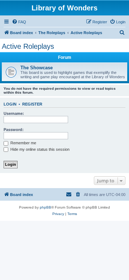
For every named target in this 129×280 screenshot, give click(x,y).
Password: (14, 129)
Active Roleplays (28, 46)
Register (32, 104)
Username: (14, 113)
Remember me (22, 143)
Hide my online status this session (39, 149)
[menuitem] (19, 22)
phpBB (45, 207)
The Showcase (36, 67)
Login (10, 104)
